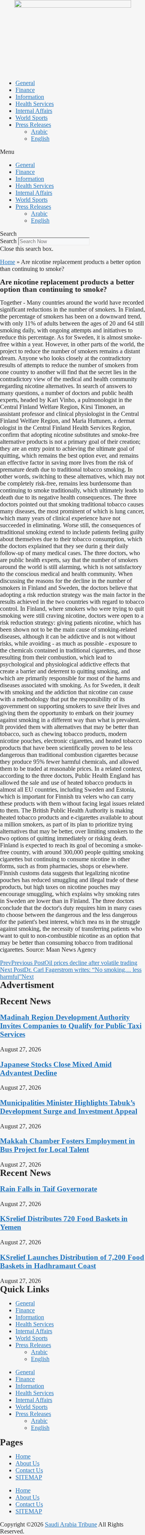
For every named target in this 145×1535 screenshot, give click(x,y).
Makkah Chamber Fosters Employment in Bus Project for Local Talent (67, 1145)
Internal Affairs (33, 110)
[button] (72, 151)
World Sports (31, 117)
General (25, 83)
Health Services (34, 104)
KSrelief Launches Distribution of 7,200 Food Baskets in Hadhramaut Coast (72, 1261)
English (40, 138)
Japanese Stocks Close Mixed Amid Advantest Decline (56, 1068)
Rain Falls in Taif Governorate (48, 1189)
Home (7, 262)
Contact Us (29, 1470)
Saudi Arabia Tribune (71, 1524)
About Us (27, 1463)
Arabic (39, 131)
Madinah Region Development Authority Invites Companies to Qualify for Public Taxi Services (71, 1025)
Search (8, 241)
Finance (25, 90)
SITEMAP (28, 1477)
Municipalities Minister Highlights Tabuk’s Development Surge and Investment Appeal (68, 1107)
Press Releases (33, 124)
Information (29, 97)
